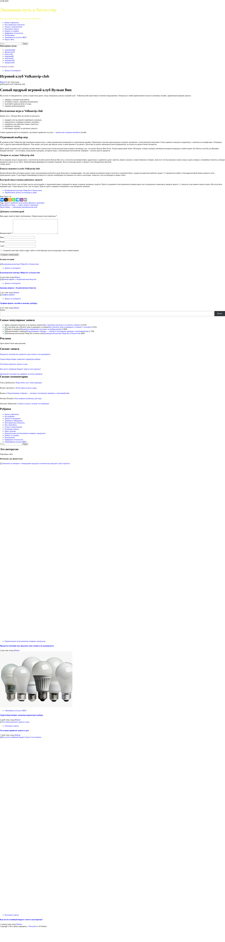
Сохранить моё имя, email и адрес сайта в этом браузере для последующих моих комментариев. (41, 250)
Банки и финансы (12, 23)
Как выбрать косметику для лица (28, 398)
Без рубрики (10, 416)
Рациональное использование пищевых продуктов (25, 433)
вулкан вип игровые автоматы (68, 132)
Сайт (2, 246)
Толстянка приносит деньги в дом (13, 364)
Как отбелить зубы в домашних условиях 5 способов (70, 327)
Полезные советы (12, 29)
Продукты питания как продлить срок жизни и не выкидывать (25, 354)
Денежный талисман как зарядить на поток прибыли (21, 374)
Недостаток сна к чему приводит (29, 383)
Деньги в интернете (13, 71)
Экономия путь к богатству (28, 10)
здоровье (9, 56)
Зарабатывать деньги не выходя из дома (21, 193)
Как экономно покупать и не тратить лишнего (62, 325)
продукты (9, 63)
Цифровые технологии (14, 33)
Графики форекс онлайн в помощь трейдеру (18, 303)
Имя (1, 237)
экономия (10, 50)
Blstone (3, 82)
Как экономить (11, 425)
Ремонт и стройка (12, 31)
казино (25, 203)
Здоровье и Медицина (13, 421)
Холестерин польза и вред (26, 388)
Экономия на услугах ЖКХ (16, 37)
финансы (10, 52)
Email (2, 242)
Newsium (32, 926)
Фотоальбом (10, 35)
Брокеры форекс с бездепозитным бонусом (18, 288)
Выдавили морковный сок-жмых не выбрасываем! (41, 329)
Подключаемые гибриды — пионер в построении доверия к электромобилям (57, 331)
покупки (9, 58)
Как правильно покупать (15, 25)
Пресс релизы (10, 431)
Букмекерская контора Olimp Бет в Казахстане (23, 190)
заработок (14, 203)
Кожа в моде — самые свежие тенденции (19, 205)
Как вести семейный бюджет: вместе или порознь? (20, 369)
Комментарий (6, 233)
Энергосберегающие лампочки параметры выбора (20, 359)
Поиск (2, 310)
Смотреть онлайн (7, 67)
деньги (9, 54)
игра (20, 203)
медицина (10, 60)
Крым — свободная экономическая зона (18, 207)
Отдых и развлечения (13, 27)
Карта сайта (9, 39)
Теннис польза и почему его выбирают (33, 404)
